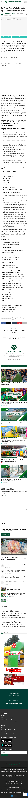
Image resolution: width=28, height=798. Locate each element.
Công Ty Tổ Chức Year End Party (10, 259)
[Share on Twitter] (8, 37)
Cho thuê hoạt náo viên (8, 311)
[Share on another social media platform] (24, 37)
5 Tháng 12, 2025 (6, 482)
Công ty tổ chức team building (11, 234)
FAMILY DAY (6, 180)
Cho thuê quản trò (7, 314)
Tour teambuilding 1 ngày (9, 309)
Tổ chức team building (8, 140)
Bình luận (3, 495)
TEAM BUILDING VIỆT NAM (10, 13)
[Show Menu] (1, 2)
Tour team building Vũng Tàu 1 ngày (11, 270)
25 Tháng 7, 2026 (4, 405)
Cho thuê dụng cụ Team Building (9, 437)
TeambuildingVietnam (6, 95)
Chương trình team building (12, 209)
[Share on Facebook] (3, 37)
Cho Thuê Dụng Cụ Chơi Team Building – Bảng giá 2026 (9, 558)
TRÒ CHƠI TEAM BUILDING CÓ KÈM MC (12, 189)
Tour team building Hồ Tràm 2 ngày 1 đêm (13, 274)
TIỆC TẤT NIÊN (6, 178)
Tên (2, 512)
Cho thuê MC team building (9, 307)
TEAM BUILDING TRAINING (9, 171)
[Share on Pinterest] (19, 37)
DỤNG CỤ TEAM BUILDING (9, 187)
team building (14, 134)
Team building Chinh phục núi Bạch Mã (12, 283)
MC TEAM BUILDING (8, 176)
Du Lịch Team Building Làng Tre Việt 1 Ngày (13, 250)
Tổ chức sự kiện (7, 296)
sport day (14, 151)
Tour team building (7, 289)
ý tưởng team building (13, 231)
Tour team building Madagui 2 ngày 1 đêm (13, 278)
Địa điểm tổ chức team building (13, 207)
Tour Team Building (6, 399)
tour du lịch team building (13, 132)
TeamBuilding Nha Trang (9, 255)
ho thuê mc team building (11, 233)
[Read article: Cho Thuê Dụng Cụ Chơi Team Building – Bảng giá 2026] (14, 546)
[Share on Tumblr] (14, 37)
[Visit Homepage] (13, 2)
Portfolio (5, 5)
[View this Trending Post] (1, 423)
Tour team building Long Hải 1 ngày (11, 272)
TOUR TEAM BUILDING (8, 174)
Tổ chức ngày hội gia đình (9, 149)
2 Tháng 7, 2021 (20, 13)
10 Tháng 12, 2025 (6, 443)
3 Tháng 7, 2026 (6, 423)
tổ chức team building (13, 229)
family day (18, 149)
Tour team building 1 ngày (9, 265)
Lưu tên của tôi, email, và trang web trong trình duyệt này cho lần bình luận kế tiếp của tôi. (14, 530)
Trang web (3, 523)
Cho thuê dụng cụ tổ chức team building (12, 305)
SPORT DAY (6, 182)
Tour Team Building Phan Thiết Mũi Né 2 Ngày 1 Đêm (13, 422)
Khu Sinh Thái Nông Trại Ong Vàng (11, 257)
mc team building (20, 153)
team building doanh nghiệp (10, 107)
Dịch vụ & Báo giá (6, 380)
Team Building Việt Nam (13, 242)
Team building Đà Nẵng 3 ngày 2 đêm (12, 281)
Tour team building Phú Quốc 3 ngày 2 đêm (13, 287)
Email (2, 517)
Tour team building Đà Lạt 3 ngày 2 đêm (12, 285)
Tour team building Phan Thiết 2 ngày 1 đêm (13, 276)
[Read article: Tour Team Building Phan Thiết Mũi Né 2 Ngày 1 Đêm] (14, 414)
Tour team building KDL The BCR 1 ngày (12, 267)
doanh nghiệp (20, 195)
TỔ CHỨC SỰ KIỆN (7, 185)
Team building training (8, 144)
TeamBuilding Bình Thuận (9, 252)
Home (2, 5)
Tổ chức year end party (8, 300)
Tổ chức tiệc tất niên (8, 298)
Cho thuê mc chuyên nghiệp (9, 153)
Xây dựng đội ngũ (7, 294)
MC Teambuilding (7, 303)
